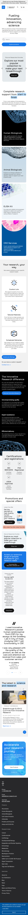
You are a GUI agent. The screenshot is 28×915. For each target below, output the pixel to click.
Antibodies (5, 819)
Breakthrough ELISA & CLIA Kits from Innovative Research (12, 692)
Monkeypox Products (8, 853)
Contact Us (14, 772)
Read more (6, 726)
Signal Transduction (7, 861)
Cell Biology (5, 838)
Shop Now (9, 610)
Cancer (4, 833)
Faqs (3, 885)
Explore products (14, 44)
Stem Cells (5, 864)
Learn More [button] (5, 908)
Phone (3, 789)
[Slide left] (8, 672)
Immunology (5, 846)
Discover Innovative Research (11, 393)
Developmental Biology (8, 840)
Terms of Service (6, 890)
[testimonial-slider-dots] (12, 672)
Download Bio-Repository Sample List (13, 565)
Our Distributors (6, 877)
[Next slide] (26, 68)
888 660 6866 (6, 801)
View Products (14, 767)
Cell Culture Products (8, 816)
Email (3, 794)
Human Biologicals (7, 111)
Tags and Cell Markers (8, 866)
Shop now (14, 75)
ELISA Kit (4, 184)
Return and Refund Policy (9, 888)
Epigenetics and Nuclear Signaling (11, 843)
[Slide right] (20, 672)
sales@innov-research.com (9, 796)
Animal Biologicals (7, 147)
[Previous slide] (2, 68)
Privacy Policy (6, 893)
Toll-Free (4, 800)
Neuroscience (5, 856)
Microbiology (5, 851)
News (3, 883)
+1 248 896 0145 (6, 791)
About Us (4, 875)
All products (5, 808)
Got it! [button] (14, 912)
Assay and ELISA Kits (8, 824)
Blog (3, 880)
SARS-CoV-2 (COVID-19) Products (11, 858)
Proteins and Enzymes (8, 821)
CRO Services (5, 221)
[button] (3, 7)
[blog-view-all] (24, 732)
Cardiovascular (6, 835)
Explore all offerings (9, 357)
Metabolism (5, 848)
